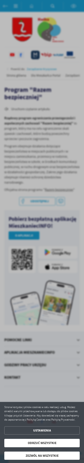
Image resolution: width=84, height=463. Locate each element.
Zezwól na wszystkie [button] (42, 456)
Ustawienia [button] (42, 430)
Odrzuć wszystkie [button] (42, 443)
